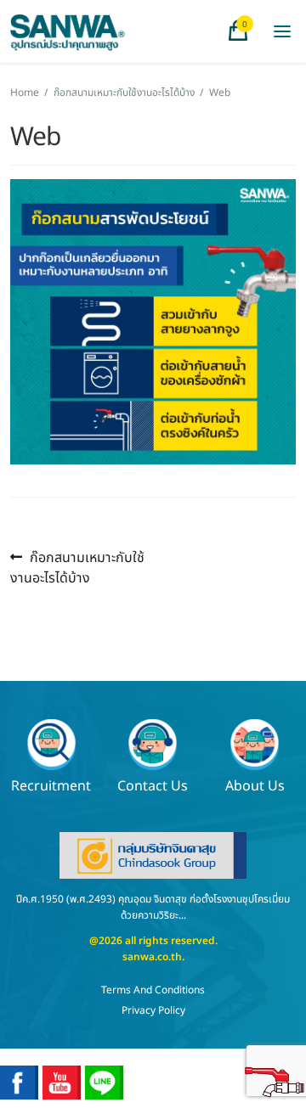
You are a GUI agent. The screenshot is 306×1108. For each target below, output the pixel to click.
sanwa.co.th (152, 957)
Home (24, 92)
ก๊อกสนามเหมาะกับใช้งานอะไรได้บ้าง (124, 92)
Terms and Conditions (153, 990)
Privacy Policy (153, 1010)
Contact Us (152, 785)
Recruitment (51, 785)
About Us (255, 785)
